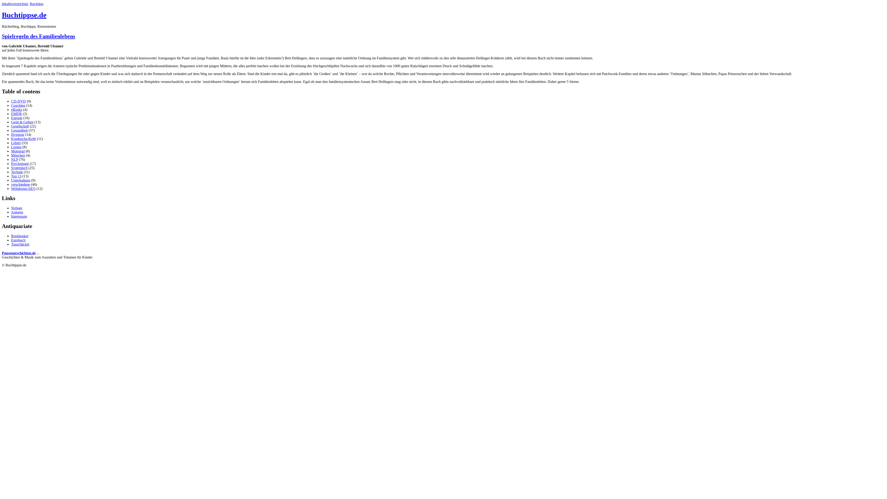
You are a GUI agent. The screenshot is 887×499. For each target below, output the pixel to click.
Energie (16, 118)
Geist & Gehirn (22, 122)
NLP (14, 159)
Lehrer (16, 143)
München (18, 155)
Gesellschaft (20, 126)
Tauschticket (20, 244)
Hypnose (17, 135)
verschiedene (20, 184)
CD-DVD (18, 101)
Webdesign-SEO (23, 189)
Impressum (19, 216)
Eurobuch (18, 240)
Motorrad (18, 151)
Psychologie (20, 164)
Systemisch (19, 168)
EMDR (16, 114)
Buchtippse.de (24, 15)
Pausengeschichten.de (19, 253)
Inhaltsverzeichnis (15, 4)
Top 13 (16, 176)
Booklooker (19, 236)
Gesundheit (19, 130)
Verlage (16, 208)
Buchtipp (36, 4)
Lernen (16, 147)
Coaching (18, 105)
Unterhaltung (20, 180)
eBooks (16, 110)
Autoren (17, 212)
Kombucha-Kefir (23, 139)
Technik (17, 172)
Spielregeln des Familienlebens (38, 36)
